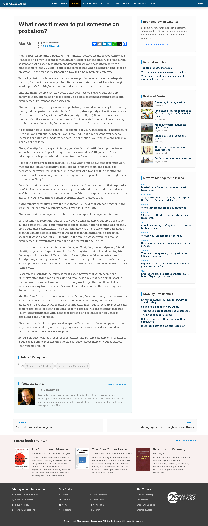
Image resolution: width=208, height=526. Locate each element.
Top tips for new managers (157, 67)
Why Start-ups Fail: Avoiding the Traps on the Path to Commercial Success (165, 199)
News (64, 3)
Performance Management (73, 365)
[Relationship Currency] (144, 462)
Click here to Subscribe (156, 44)
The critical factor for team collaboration (170, 148)
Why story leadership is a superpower (163, 207)
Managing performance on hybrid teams (170, 126)
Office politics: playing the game (170, 137)
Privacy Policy (22, 505)
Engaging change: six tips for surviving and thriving (164, 301)
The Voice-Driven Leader (109, 449)
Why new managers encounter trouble (163, 71)
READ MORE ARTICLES (117, 384)
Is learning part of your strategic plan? (163, 325)
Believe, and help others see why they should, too (163, 320)
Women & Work (144, 510)
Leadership (142, 500)
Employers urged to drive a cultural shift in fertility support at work (165, 275)
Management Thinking (39, 365)
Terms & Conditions (25, 510)
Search (96, 510)
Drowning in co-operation (170, 102)
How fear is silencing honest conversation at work (166, 244)
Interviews (140, 3)
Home (54, 3)
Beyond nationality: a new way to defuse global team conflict (165, 265)
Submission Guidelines (26, 495)
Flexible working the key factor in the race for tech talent (166, 226)
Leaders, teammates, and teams (173, 158)
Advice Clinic (99, 505)
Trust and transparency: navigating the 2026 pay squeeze (164, 254)
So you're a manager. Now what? (160, 306)
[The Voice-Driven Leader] (83, 462)
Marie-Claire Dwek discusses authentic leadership (164, 188)
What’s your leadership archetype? (161, 235)
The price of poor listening (156, 314)
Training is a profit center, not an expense (165, 310)
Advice (153, 3)
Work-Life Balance (146, 505)
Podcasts (106, 3)
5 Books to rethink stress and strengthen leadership (165, 216)
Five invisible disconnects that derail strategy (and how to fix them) (173, 113)
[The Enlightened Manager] (23, 464)
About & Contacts (24, 500)
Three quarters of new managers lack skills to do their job (163, 77)
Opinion (75, 3)
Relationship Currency (169, 449)
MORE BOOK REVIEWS (186, 440)
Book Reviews (90, 3)
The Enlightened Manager (50, 449)
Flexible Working (145, 495)
